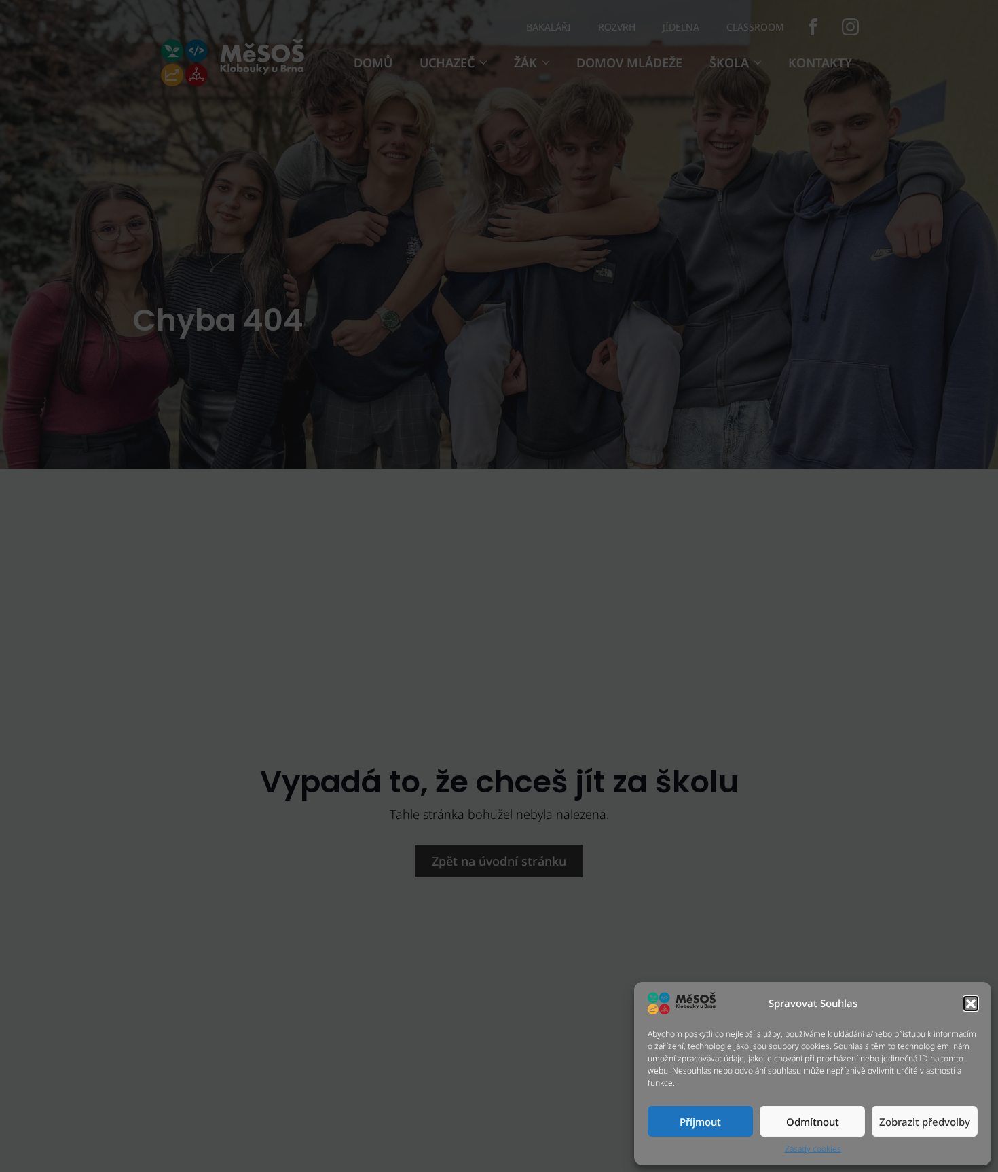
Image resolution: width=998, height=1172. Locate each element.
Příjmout (700, 1122)
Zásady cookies (813, 1148)
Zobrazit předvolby (924, 1122)
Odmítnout (812, 1122)
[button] (971, 1003)
